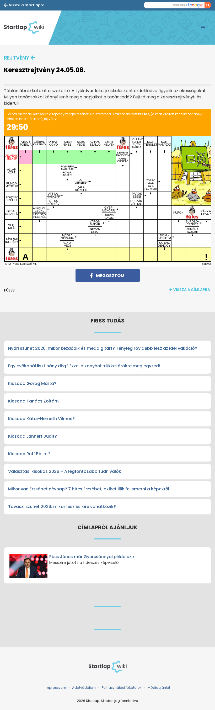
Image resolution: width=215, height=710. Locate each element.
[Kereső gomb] (208, 5)
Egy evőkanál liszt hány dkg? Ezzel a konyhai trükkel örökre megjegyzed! (84, 366)
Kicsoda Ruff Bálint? (29, 454)
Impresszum (55, 687)
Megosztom (110, 276)
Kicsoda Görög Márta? (32, 383)
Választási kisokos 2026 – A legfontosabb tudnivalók (64, 471)
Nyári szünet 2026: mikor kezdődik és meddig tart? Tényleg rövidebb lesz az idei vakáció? (102, 348)
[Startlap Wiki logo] (107, 667)
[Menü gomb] (203, 27)
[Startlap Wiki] (26, 27)
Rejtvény (16, 57)
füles (9, 290)
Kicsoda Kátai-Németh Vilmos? (41, 419)
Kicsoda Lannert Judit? (32, 436)
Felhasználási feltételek (122, 687)
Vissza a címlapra (191, 289)
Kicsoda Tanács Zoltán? (34, 401)
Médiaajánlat (159, 687)
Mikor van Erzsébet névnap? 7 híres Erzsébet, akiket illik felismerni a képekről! (89, 489)
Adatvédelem (84, 687)
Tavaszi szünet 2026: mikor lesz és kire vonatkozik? (62, 507)
